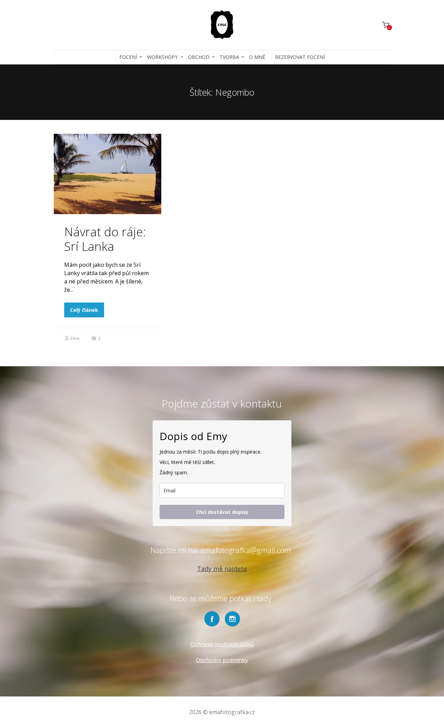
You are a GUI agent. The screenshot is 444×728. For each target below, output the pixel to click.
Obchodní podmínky (222, 660)
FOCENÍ (128, 57)
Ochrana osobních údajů (222, 644)
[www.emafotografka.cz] (222, 25)
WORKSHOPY (162, 57)
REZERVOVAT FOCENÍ (300, 57)
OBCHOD (199, 57)
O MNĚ (257, 57)
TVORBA (229, 57)
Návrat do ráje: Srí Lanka (105, 238)
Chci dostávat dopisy (222, 512)
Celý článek (84, 310)
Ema (74, 338)
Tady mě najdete (222, 568)
